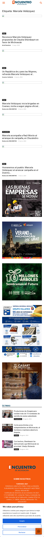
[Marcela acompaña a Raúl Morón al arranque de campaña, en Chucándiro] (22, 123)
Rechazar (22, 532)
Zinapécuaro (18, 419)
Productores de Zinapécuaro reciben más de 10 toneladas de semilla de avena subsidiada (27, 413)
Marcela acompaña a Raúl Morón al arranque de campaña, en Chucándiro (20, 136)
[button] (3, 3)
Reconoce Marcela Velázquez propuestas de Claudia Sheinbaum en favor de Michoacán (20, 40)
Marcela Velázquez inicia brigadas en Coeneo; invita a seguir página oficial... (21, 104)
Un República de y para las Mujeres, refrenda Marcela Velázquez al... (19, 73)
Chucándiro (6, 132)
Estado (16, 435)
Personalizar (22, 527)
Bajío (4, 33)
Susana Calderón (7, 77)
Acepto (22, 521)
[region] (22, 520)
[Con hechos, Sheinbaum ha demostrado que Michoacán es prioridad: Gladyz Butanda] (7, 444)
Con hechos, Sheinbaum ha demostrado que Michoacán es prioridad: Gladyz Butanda (26, 443)
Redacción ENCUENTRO (9, 109)
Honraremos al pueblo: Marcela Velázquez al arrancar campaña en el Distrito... (20, 170)
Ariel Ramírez (6, 45)
